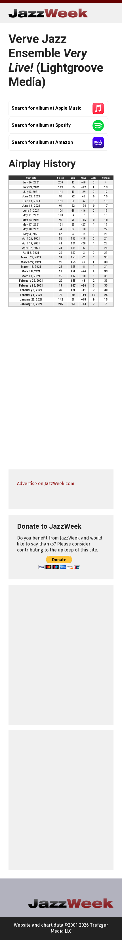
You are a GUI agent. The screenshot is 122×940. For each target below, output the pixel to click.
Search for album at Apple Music (46, 108)
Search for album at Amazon (42, 142)
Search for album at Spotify (41, 125)
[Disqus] (61, 391)
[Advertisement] (61, 655)
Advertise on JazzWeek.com (45, 483)
